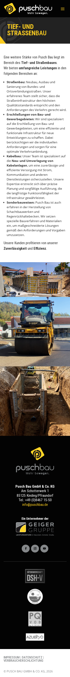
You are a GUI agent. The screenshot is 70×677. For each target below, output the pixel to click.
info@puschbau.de (35, 504)
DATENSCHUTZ (32, 657)
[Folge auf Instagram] (35, 549)
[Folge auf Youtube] (44, 549)
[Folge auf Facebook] (26, 549)
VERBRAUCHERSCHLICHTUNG (23, 660)
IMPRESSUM (12, 657)
